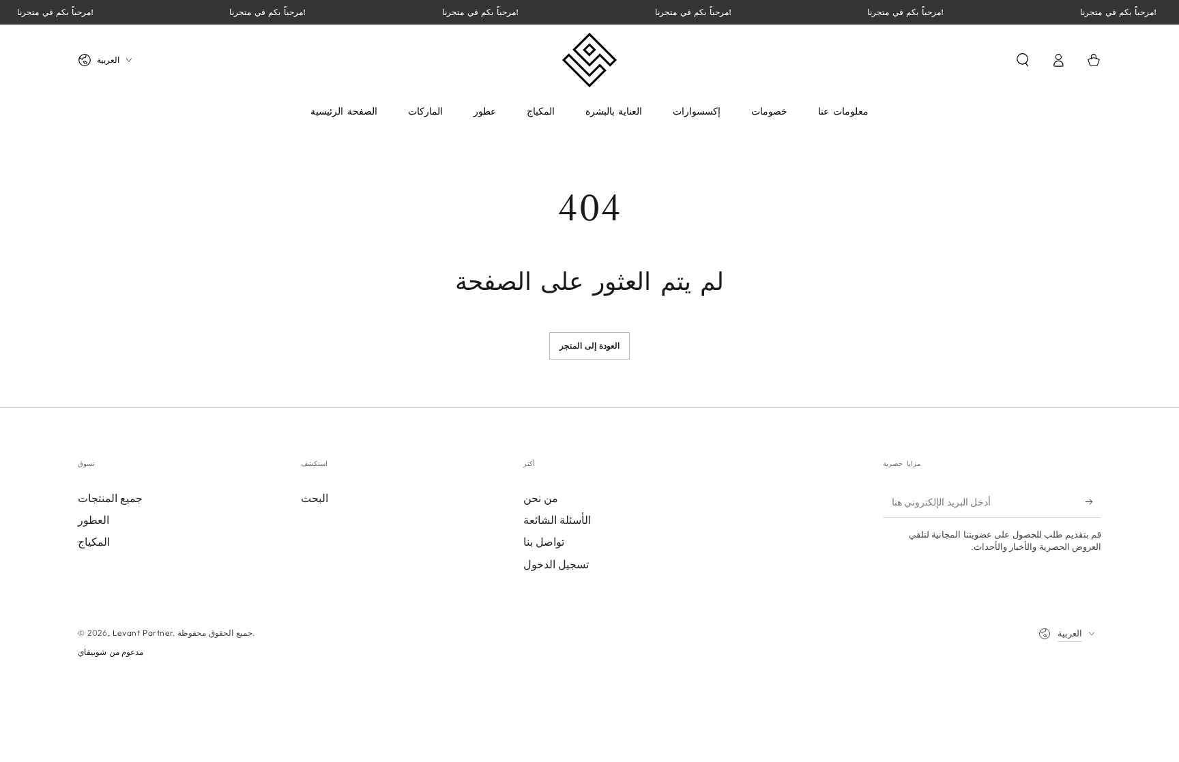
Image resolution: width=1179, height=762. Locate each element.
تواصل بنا (543, 541)
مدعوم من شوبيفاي (110, 652)
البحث (314, 498)
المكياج (94, 541)
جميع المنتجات (110, 498)
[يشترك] (1093, 502)
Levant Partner (143, 633)
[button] (1022, 60)
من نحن (540, 498)
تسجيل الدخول (556, 564)
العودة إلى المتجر (589, 345)
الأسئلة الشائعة (557, 520)
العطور (93, 520)
